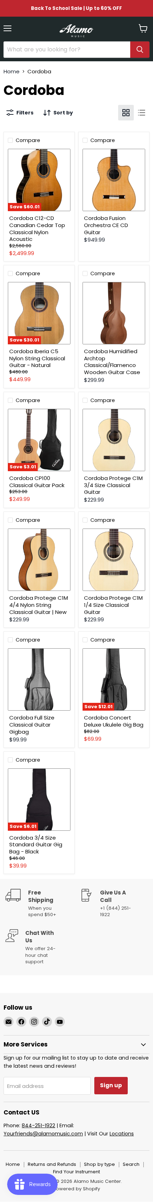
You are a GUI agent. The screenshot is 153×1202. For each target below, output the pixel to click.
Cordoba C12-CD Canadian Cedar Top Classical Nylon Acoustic (37, 228)
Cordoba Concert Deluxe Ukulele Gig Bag (113, 721)
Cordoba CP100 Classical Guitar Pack (36, 481)
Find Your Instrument (76, 1171)
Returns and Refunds (52, 1164)
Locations (122, 1133)
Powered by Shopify (76, 1188)
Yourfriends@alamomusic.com (43, 1133)
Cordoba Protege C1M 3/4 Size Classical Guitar (113, 485)
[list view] (141, 112)
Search (131, 1164)
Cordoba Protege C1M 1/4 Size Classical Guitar (113, 604)
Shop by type (99, 1164)
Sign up (111, 1085)
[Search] (139, 49)
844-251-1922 (38, 1125)
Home (12, 71)
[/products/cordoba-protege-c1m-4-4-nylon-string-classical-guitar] (39, 560)
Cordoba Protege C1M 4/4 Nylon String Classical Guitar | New (38, 604)
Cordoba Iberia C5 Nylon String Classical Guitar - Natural (37, 358)
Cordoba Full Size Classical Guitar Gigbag (31, 724)
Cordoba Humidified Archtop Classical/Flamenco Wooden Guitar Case (112, 362)
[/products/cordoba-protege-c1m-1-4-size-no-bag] (114, 560)
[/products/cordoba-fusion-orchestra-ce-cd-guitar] (114, 180)
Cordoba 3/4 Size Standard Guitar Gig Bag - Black (35, 844)
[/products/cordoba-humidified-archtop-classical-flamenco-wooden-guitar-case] (114, 313)
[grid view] (126, 112)
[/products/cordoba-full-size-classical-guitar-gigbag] (39, 679)
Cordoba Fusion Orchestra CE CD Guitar (106, 225)
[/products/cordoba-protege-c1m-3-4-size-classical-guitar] (114, 440)
